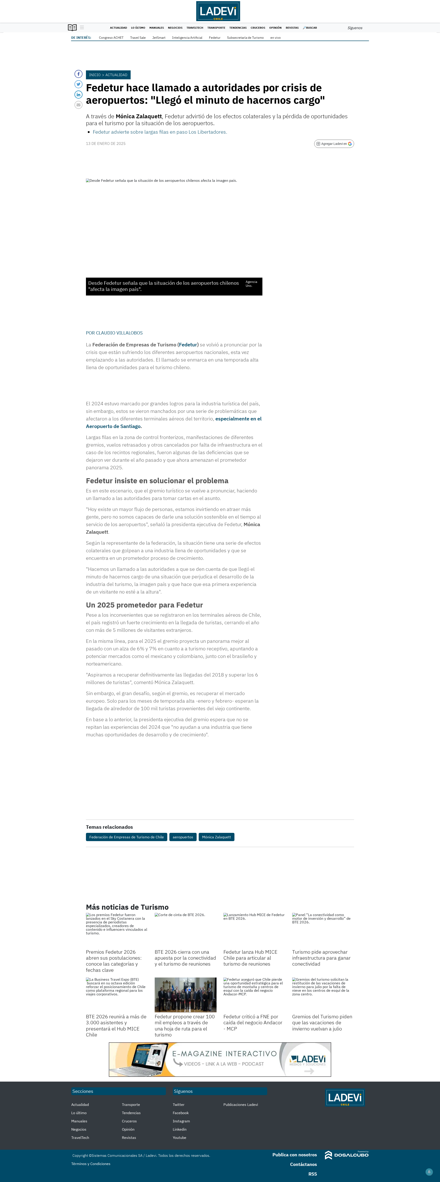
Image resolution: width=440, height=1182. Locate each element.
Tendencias (238, 27)
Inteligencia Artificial (187, 38)
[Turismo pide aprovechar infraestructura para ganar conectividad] (323, 930)
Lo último (138, 27)
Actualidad (118, 27)
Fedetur (214, 38)
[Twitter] (78, 84)
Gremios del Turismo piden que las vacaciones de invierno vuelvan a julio (322, 1022)
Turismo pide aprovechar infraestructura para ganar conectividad (321, 957)
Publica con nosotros (294, 1155)
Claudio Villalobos (119, 333)
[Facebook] (78, 74)
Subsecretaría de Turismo (245, 38)
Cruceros (258, 27)
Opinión (275, 27)
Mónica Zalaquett (216, 837)
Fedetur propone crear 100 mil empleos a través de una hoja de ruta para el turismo (185, 1025)
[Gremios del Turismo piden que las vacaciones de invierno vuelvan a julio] (323, 995)
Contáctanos (303, 1164)
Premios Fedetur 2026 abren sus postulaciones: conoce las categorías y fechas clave (114, 960)
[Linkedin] (78, 95)
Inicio (95, 74)
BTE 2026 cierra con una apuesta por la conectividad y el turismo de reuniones (185, 957)
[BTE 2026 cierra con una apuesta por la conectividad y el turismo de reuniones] (186, 930)
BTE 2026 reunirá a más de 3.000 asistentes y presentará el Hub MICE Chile (116, 1025)
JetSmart (158, 38)
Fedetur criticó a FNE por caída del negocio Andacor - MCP (252, 1022)
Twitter (178, 1104)
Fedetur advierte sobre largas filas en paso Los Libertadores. (160, 131)
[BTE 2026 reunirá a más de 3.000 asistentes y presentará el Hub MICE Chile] (117, 995)
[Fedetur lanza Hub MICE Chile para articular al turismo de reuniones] (254, 930)
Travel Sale (138, 38)
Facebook (181, 1112)
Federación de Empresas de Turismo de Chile (126, 837)
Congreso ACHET (111, 38)
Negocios (175, 27)
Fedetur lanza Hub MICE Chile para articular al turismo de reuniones (250, 957)
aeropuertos (183, 837)
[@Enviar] (78, 105)
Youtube (179, 1137)
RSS (312, 1174)
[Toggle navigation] (81, 28)
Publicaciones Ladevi (240, 1104)
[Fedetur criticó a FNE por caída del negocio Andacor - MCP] (254, 995)
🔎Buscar (310, 27)
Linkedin (180, 1129)
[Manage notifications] (429, 1172)
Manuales (156, 27)
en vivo (275, 38)
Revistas (292, 27)
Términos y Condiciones (90, 1163)
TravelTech (195, 27)
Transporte (216, 27)
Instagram (181, 1121)
